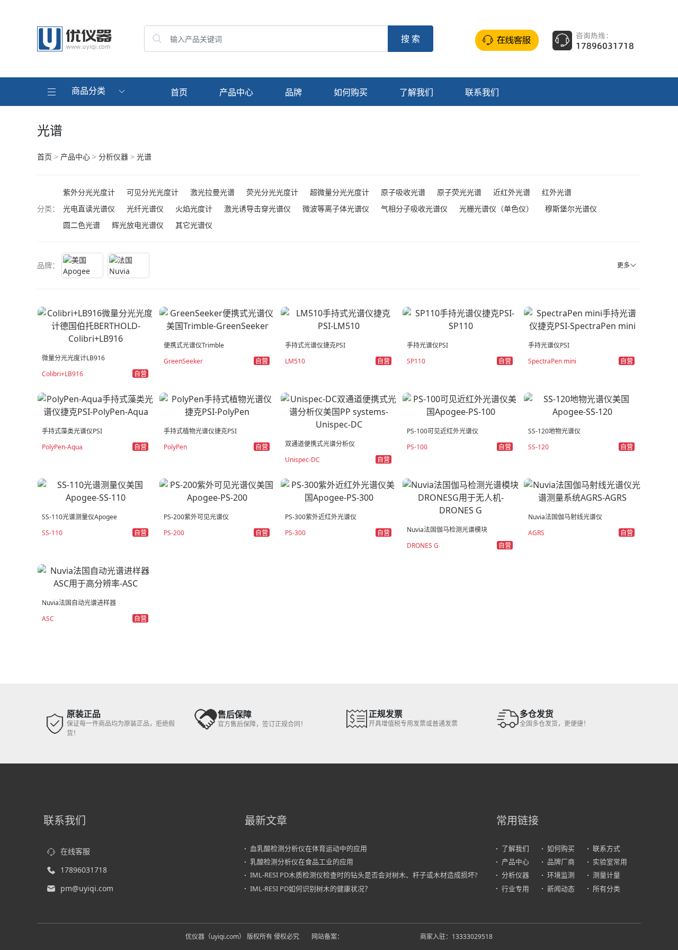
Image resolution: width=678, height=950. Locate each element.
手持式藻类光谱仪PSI (72, 431)
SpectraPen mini (552, 361)
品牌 (293, 92)
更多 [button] (623, 265)
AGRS (536, 532)
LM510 (295, 361)
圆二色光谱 (81, 225)
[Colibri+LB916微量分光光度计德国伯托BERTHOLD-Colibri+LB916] (96, 325)
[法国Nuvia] (128, 265)
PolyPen (175, 446)
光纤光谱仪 (145, 208)
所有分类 (606, 888)
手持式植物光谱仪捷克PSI (200, 431)
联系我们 (482, 92)
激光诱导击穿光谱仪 (257, 208)
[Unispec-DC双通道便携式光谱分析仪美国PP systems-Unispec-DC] (339, 410)
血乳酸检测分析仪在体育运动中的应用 (308, 848)
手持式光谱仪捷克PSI (315, 345)
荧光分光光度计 (272, 192)
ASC (48, 618)
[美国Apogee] (82, 265)
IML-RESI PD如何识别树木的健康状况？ (310, 888)
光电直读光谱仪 (89, 208)
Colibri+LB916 (62, 373)
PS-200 (174, 532)
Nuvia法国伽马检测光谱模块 (447, 529)
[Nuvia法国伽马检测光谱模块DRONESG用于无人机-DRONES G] (461, 496)
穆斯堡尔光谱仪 (571, 208)
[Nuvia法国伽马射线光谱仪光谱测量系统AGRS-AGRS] (582, 490)
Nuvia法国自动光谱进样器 (79, 602)
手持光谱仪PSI (427, 345)
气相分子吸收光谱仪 (414, 208)
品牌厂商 (561, 861)
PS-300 (295, 532)
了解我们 (416, 92)
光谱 (144, 157)
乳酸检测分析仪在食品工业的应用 (301, 861)
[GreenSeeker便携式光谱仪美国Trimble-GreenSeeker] (217, 318)
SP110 (416, 361)
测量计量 (606, 875)
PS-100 (417, 446)
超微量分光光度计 (339, 192)
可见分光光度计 (153, 192)
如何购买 (351, 92)
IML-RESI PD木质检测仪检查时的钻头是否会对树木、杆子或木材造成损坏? (364, 875)
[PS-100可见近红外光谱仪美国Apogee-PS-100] (461, 404)
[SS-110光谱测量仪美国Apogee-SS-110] (96, 490)
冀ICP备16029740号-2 (375, 936)
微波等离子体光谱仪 (335, 208)
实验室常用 (610, 861)
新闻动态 (561, 888)
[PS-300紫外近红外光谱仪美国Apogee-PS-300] (339, 490)
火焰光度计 (193, 208)
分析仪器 (113, 157)
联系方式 (606, 848)
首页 (179, 92)
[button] (87, 91)
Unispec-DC (302, 459)
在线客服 (75, 851)
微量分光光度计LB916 (73, 357)
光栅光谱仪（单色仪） (496, 208)
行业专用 (515, 888)
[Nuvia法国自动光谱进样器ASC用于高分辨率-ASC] (96, 576)
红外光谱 (557, 192)
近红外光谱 (511, 192)
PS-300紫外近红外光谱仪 (320, 516)
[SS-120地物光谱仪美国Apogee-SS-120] (582, 404)
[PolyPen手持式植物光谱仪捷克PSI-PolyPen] (217, 404)
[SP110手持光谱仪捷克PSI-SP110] (461, 318)
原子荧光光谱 (459, 192)
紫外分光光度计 (89, 192)
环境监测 (561, 875)
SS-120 (538, 446)
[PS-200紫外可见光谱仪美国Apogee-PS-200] (217, 490)
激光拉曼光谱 (212, 192)
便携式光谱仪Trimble (194, 345)
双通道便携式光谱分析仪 (320, 443)
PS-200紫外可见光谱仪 (196, 516)
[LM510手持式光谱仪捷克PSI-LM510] (339, 318)
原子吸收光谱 (403, 192)
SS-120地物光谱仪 (554, 431)
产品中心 (236, 92)
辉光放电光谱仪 (138, 225)
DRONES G (423, 545)
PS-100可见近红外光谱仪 (442, 431)
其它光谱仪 (193, 225)
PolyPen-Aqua (62, 446)
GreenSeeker (183, 361)
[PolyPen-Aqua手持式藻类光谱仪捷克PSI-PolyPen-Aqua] (96, 404)
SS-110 (52, 532)
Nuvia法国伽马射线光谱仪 (565, 516)
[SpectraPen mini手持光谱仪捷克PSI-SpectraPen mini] (582, 318)
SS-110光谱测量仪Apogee (79, 516)
